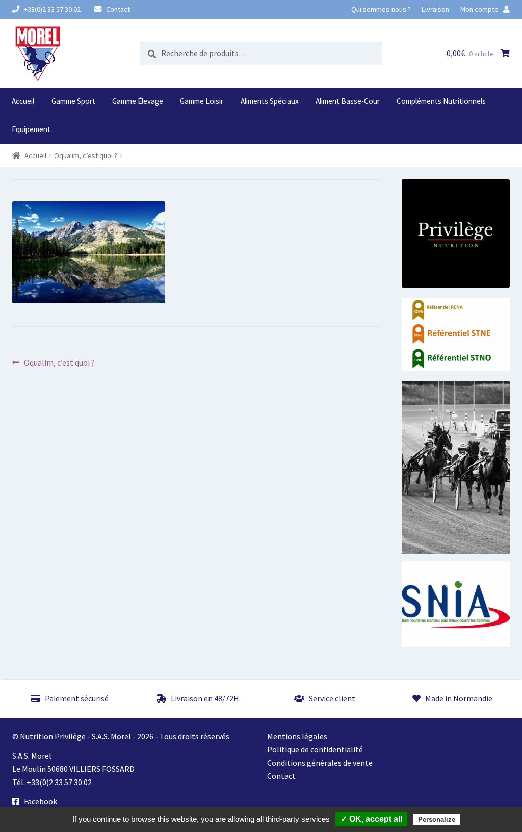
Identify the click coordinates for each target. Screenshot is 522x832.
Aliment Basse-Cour (348, 101)
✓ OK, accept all (371, 819)
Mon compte (480, 9)
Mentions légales (297, 736)
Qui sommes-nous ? (381, 9)
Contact (117, 9)
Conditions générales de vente (320, 763)
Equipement (31, 129)
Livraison (435, 9)
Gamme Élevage (137, 101)
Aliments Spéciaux (270, 101)
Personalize (436, 819)
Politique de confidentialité (315, 749)
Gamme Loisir (201, 101)
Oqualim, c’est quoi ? (85, 155)
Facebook (39, 801)
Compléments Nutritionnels (441, 101)
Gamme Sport (73, 101)
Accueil (23, 101)
